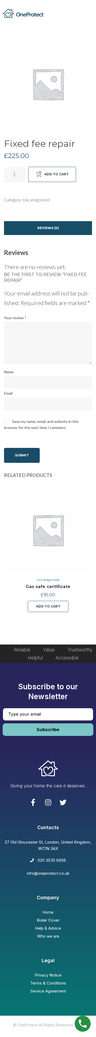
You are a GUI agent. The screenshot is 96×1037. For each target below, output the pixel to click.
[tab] (48, 228)
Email (8, 393)
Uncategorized (36, 199)
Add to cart (56, 174)
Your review (15, 317)
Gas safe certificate (48, 586)
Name (9, 372)
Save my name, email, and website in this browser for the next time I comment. (41, 424)
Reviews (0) (48, 228)
